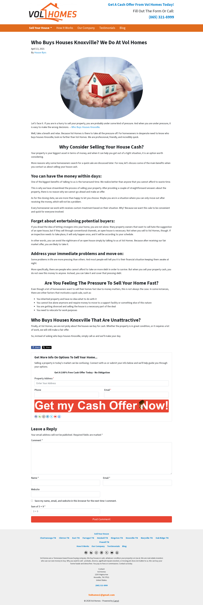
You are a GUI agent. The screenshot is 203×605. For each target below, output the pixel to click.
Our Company (86, 28)
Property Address (44, 378)
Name (35, 478)
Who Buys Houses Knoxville (85, 127)
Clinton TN (64, 538)
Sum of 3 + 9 (38, 506)
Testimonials (107, 28)
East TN (76, 538)
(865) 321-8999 (101, 585)
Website (35, 489)
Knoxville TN (132, 538)
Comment (37, 440)
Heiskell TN (102, 538)
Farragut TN (88, 538)
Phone (37, 390)
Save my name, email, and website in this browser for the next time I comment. (76, 501)
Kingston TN (117, 538)
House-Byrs (40, 52)
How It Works (64, 28)
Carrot (116, 600)
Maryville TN (147, 538)
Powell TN (104, 542)
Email (107, 390)
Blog (122, 28)
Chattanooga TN (48, 538)
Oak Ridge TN (162, 538)
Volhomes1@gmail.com (102, 595)
